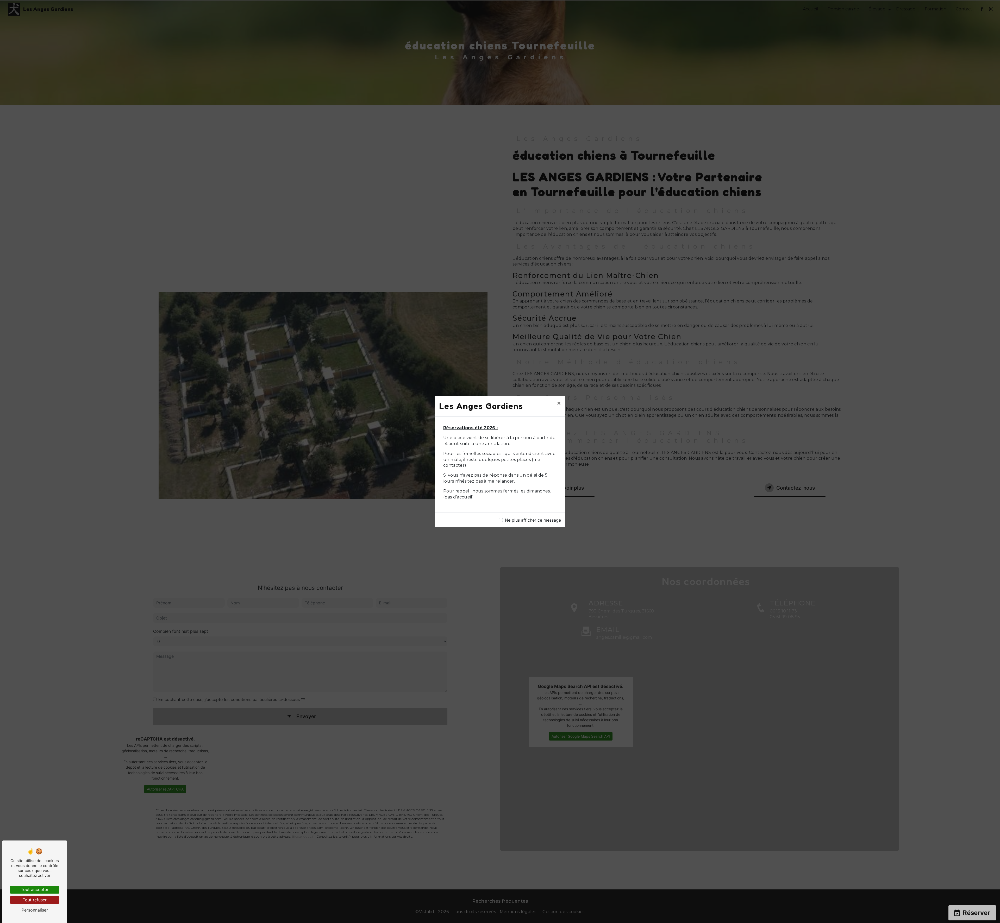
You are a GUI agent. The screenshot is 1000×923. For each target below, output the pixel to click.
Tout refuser (35, 899)
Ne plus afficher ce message (533, 520)
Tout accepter (34, 889)
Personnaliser (35, 910)
